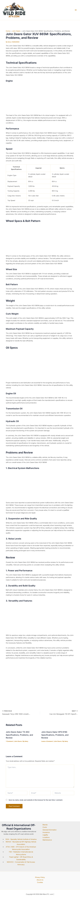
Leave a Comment (47, 741)
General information (50, 830)
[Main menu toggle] (76, 10)
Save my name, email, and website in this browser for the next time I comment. (36, 800)
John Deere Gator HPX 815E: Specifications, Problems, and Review (54, 735)
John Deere (18, 741)
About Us (40, 880)
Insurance (46, 832)
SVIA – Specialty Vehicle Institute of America (21, 839)
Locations (46, 837)
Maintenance (47, 840)
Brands (45, 825)
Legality (45, 835)
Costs (45, 827)
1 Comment (9, 741)
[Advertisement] (40, 98)
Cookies (40, 882)
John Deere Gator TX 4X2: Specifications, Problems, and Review (19, 735)
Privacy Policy (40, 877)
